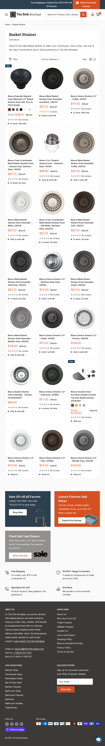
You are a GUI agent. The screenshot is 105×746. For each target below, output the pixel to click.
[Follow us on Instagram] (12, 724)
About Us (61, 614)
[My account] (92, 14)
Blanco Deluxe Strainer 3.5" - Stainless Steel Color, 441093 (52, 282)
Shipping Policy (64, 639)
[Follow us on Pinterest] (16, 724)
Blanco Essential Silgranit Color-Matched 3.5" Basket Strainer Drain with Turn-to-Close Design (21, 100)
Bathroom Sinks (13, 691)
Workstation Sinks (14, 678)
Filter (15, 59)
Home (7, 24)
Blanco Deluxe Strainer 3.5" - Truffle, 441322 (84, 97)
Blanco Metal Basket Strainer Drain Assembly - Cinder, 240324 (83, 282)
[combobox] (62, 14)
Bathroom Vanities (14, 703)
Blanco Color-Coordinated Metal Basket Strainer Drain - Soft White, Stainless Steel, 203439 (52, 224)
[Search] (83, 14)
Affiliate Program (65, 626)
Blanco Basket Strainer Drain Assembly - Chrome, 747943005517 (20, 395)
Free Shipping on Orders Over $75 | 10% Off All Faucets (51, 4)
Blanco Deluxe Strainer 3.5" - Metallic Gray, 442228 (84, 459)
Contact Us (62, 631)
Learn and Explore (66, 635)
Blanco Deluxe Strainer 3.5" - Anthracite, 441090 (52, 393)
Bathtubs (9, 699)
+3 (30, 109)
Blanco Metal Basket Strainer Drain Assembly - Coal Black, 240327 (51, 99)
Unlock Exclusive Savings (88, 4)
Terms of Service (65, 651)
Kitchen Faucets (13, 686)
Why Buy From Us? (66, 618)
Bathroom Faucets (14, 695)
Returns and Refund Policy (70, 643)
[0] (97, 14)
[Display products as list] (95, 59)
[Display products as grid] (90, 59)
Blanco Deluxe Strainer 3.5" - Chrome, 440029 (84, 337)
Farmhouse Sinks (13, 674)
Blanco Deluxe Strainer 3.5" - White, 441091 (21, 459)
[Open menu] (6, 14)
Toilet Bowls (11, 707)
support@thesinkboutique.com (29, 649)
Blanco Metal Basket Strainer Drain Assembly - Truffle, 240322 (83, 163)
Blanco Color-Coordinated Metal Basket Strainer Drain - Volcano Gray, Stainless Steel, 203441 (20, 165)
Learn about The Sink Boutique (29, 641)
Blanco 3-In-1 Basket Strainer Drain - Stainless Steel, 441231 (51, 163)
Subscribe (66, 689)
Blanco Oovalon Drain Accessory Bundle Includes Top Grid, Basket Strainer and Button (83, 396)
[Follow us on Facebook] (7, 724)
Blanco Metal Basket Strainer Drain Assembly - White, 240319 (20, 223)
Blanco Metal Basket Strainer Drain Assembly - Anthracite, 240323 (20, 282)
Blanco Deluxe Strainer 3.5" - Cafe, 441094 (52, 459)
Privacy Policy (64, 647)
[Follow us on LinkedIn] (21, 724)
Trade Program (64, 622)
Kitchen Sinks (11, 670)
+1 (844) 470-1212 (22, 652)
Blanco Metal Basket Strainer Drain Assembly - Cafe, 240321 (83, 223)
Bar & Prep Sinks (13, 682)
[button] (98, 739)
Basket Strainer (19, 24)
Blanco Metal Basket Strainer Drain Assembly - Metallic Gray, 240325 (20, 338)
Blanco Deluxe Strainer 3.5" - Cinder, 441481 (52, 337)
